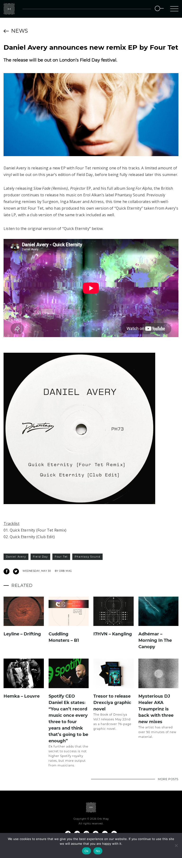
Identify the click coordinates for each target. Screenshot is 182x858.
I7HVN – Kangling (112, 634)
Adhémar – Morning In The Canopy (155, 640)
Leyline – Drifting (22, 634)
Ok (86, 851)
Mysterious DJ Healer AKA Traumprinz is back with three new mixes (155, 709)
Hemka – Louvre (22, 696)
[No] (176, 845)
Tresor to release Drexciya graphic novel (112, 703)
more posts (168, 779)
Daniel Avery (16, 556)
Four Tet (61, 556)
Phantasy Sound (87, 556)
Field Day (40, 556)
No (98, 851)
